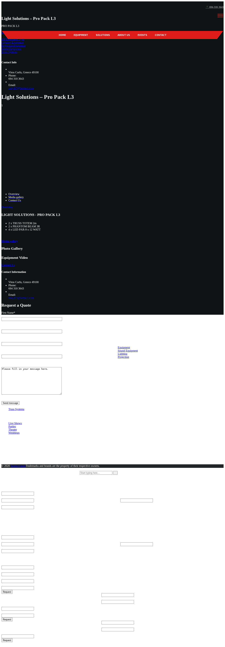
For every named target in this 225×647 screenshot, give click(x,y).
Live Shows (15, 423)
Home (62, 34)
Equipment (81, 34)
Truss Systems (9, 51)
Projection (123, 356)
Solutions (103, 34)
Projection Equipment (13, 45)
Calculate (125, 503)
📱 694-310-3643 (215, 7)
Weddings (14, 432)
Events (142, 34)
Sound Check (18, 465)
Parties (12, 426)
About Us (124, 34)
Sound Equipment (11, 48)
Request (7, 592)
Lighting (122, 353)
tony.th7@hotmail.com (21, 88)
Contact (160, 34)
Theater (12, 429)
